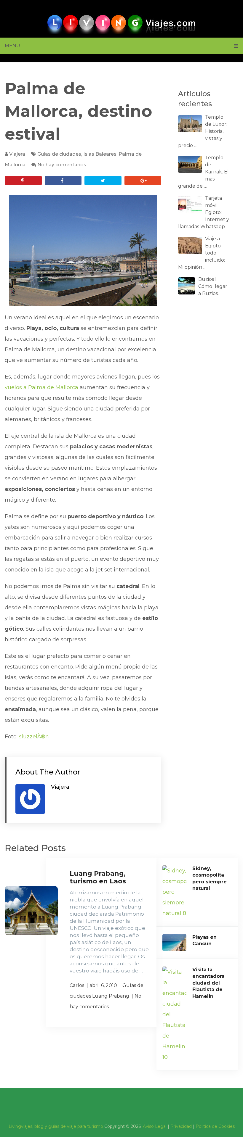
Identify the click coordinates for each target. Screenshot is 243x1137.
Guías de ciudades (59, 154)
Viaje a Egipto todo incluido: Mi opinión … (201, 253)
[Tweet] (102, 180)
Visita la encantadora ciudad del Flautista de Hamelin (208, 983)
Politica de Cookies (215, 1126)
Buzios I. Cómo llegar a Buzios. (212, 286)
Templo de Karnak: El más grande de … (203, 172)
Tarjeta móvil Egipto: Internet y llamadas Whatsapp (203, 212)
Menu (12, 46)
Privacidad (181, 1126)
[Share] (63, 180)
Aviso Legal (155, 1126)
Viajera (17, 154)
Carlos (77, 985)
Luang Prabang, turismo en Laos (98, 877)
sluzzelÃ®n (34, 736)
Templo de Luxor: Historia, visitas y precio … (202, 131)
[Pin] (23, 180)
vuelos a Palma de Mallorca (41, 387)
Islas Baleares (99, 154)
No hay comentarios (61, 165)
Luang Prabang (110, 996)
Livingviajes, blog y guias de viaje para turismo (56, 1126)
